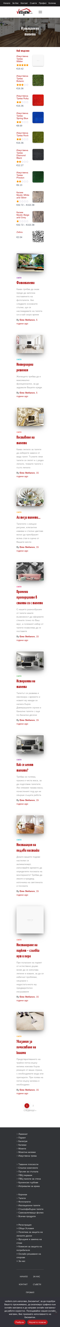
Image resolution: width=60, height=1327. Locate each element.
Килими (22, 1145)
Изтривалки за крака (29, 1186)
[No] (56, 1312)
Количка (52, 3)
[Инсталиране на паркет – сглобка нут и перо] (30, 920)
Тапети (22, 1198)
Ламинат (23, 1134)
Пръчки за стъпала (28, 1171)
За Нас (15, 3)
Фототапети (25, 283)
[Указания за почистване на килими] (30, 1021)
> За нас (20, 1261)
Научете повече (37, 1322)
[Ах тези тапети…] (30, 497)
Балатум (22, 1141)
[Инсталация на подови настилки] (30, 824)
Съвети (33, 3)
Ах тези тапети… (28, 517)
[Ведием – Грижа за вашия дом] (25, 12)
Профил (42, 3)
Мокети (22, 1148)
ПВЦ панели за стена (29, 1178)
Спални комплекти (28, 1168)
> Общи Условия (25, 1228)
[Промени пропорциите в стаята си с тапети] (30, 571)
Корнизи (22, 1194)
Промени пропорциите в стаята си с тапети (29, 597)
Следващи (29, 1110)
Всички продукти (27, 1216)
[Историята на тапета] (30, 661)
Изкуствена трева (27, 1155)
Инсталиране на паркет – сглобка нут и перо (27, 950)
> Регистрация (24, 1224)
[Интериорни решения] (30, 344)
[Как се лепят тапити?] (30, 744)
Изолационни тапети (29, 1205)
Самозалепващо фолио (31, 1212)
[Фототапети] (30, 262)
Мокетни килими (27, 1152)
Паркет (22, 1137)
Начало (6, 3)
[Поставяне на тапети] (30, 417)
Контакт (24, 3)
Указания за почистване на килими (26, 1047)
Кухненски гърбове (28, 1182)
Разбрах (20, 1322)
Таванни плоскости (28, 1164)
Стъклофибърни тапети (30, 1209)
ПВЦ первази (25, 1175)
